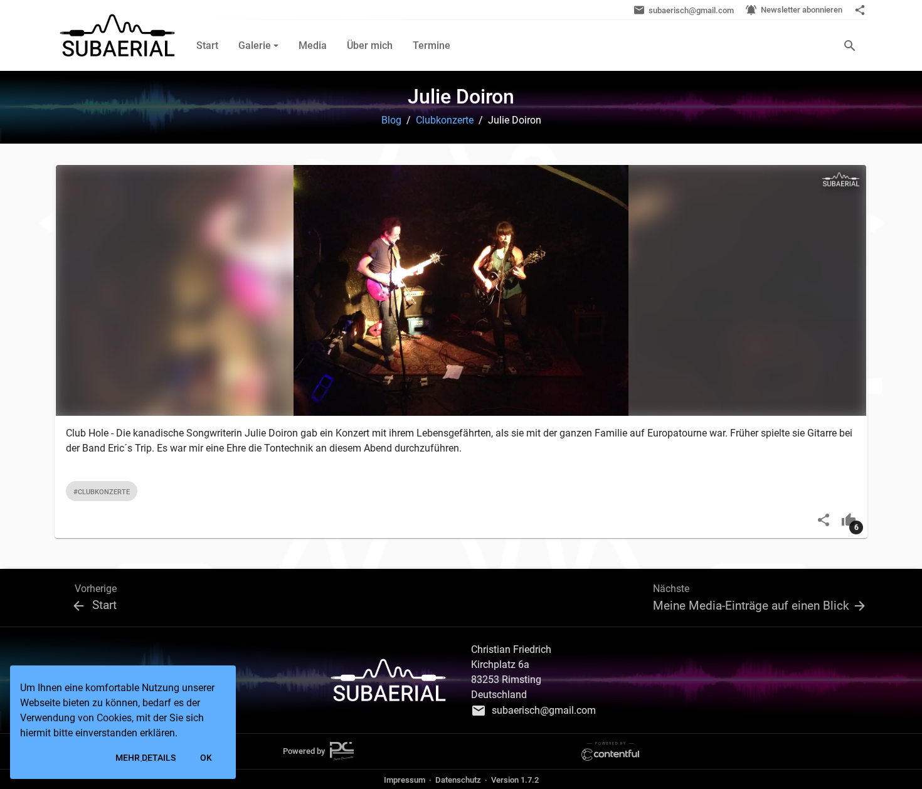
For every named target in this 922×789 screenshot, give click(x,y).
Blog (391, 120)
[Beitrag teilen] (823, 519)
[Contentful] (610, 750)
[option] (101, 491)
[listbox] (456, 491)
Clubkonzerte (445, 120)
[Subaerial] (117, 35)
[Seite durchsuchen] (849, 45)
